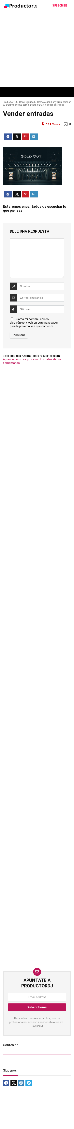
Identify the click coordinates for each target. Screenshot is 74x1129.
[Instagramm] (21, 1083)
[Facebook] (6, 1083)
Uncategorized (27, 102)
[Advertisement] (37, 48)
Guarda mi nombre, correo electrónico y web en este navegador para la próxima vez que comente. (34, 322)
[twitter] (13, 1083)
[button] (17, 92)
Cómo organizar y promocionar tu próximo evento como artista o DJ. (37, 103)
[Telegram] (28, 1083)
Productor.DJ (10, 102)
